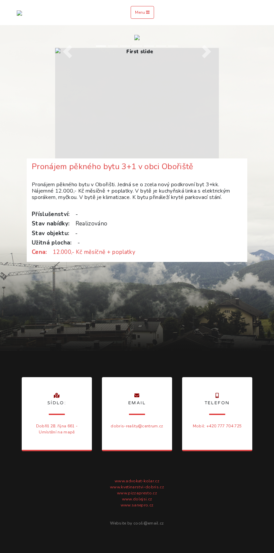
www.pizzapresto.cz (137, 493)
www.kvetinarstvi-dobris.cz (137, 487)
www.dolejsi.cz (137, 499)
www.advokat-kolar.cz (137, 481)
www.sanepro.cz (137, 505)
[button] (67, 52)
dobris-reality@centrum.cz (137, 426)
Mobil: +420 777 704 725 (217, 426)
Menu (140, 12)
